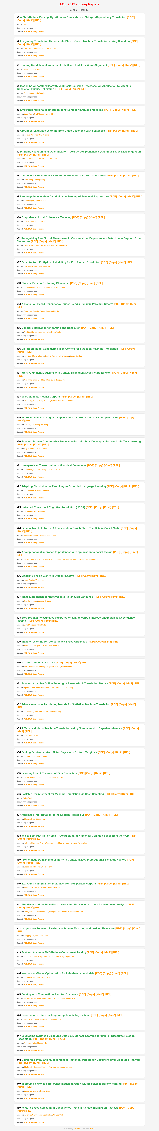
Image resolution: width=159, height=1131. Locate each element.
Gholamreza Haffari (75, 912)
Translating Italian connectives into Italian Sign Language (57, 596)
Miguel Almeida (30, 449)
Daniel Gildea (43, 159)
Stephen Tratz (29, 819)
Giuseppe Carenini (40, 1067)
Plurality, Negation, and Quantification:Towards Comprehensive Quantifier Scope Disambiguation (80, 151)
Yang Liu (26, 24)
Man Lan (27, 1043)
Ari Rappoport (39, 511)
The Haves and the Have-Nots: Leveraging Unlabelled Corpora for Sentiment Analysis (74, 904)
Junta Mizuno (59, 843)
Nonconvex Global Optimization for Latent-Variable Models (58, 973)
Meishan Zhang (30, 287)
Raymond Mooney (42, 490)
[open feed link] (77, 10)
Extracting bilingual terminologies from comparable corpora (59, 883)
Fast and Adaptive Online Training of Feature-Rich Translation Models (65, 683)
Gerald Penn (47, 867)
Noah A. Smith (57, 777)
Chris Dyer (48, 401)
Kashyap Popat (30, 912)
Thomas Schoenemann (32, 69)
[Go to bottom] (153, 1128)
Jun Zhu (27, 425)
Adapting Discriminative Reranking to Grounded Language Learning (63, 486)
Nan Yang (28, 380)
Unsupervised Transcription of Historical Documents (54, 465)
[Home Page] (54, 1126)
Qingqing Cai (29, 936)
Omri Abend (28, 511)
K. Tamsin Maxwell (31, 1115)
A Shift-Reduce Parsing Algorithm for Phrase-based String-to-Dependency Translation (73, 17)
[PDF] (131, 17)
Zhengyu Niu (42, 1043)
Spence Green (29, 688)
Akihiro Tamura (63, 356)
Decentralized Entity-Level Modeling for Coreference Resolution (61, 262)
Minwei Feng (29, 711)
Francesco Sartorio (31, 311)
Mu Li (43, 380)
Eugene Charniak (53, 667)
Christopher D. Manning (64, 688)
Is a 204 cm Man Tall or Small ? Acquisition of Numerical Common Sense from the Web (75, 835)
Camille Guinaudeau (32, 221)
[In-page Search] (66, 1126)
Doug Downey (41, 756)
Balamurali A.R (42, 912)
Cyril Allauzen (39, 114)
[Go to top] (153, 1124)
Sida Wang (40, 688)
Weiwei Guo (29, 535)
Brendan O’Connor (44, 777)
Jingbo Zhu (69, 956)
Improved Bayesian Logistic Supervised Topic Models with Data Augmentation (70, 417)
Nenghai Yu (60, 380)
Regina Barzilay (40, 646)
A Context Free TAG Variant (38, 662)
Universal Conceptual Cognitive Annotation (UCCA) (53, 507)
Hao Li (36, 535)
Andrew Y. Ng (71, 998)
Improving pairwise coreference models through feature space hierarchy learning (72, 1083)
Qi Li (26, 180)
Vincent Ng (39, 580)
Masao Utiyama (38, 356)
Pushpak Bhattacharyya (58, 912)
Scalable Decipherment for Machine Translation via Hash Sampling (63, 794)
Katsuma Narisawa (31, 843)
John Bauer (41, 998)
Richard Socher (30, 998)
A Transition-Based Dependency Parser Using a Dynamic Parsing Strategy (67, 304)
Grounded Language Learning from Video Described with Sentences (62, 130)
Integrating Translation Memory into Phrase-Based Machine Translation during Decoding (75, 41)
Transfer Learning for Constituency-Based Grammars (54, 641)
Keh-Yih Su (51, 48)
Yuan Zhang (29, 646)
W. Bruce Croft (57, 1115)
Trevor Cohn (29, 93)
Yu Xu (34, 1043)
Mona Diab (51, 535)
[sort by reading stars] (71, 10)
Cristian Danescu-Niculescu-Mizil (37, 559)
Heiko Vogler (56, 332)
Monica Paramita (40, 888)
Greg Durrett (29, 266)
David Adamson (42, 245)
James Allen (54, 159)
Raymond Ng (54, 1067)
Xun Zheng (35, 425)
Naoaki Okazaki (71, 843)
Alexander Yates (41, 936)
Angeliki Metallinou (31, 1019)
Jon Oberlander (45, 1115)
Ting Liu (62, 287)
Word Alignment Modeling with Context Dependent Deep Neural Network (66, 372)
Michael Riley (51, 114)
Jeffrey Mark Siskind (41, 135)
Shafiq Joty (28, 1067)
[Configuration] (92, 1126)
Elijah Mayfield (29, 245)
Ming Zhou (50, 380)
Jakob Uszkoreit (41, 201)
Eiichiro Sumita (51, 356)
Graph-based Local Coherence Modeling (46, 217)
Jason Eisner (45, 977)
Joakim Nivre (56, 311)
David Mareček (30, 625)
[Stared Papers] (79, 1126)
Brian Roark (28, 114)
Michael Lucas (29, 756)
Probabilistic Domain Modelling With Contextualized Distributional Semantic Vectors (74, 859)
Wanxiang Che (52, 287)
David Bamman (30, 777)
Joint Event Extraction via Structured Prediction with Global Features (63, 175)
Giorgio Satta (45, 311)
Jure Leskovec (78, 559)
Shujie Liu (36, 380)
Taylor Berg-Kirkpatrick (33, 470)
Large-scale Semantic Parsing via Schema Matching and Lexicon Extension (68, 928)
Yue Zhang (41, 287)
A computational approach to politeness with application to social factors (66, 552)
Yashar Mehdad (66, 1067)
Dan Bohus (44, 1019)
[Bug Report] (105, 1126)
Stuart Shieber (66, 667)
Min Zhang (60, 956)
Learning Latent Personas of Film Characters (49, 773)
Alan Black (57, 401)
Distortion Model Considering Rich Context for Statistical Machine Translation (70, 348)
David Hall (38, 266)
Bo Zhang (44, 425)
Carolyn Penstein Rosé (58, 245)
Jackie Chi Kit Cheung (32, 867)
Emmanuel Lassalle (31, 1091)
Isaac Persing (29, 580)
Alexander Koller (44, 332)
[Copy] (21, 20)
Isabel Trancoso (68, 401)
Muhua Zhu (28, 956)
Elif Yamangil (41, 667)
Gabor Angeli (29, 201)
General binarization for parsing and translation (51, 327)
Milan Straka (41, 625)
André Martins (42, 449)
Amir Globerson (53, 646)
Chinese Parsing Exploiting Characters (45, 283)
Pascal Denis (45, 1091)
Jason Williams (55, 1019)
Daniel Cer (49, 688)
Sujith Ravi (27, 798)
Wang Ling (28, 401)
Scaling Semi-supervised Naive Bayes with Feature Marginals (59, 752)
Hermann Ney (55, 711)
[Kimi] (30, 20)
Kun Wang (28, 48)
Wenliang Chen (49, 956)
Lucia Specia (40, 93)
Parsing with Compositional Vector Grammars (50, 994)
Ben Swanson (29, 667)
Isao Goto (27, 356)
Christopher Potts (91, 559)
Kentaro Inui (82, 843)
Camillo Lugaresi (30, 601)
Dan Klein (47, 266)
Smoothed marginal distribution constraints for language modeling (61, 109)
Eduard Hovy (41, 819)
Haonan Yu (28, 135)
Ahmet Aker (28, 888)
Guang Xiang (38, 401)
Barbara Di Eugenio (45, 601)
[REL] (37, 20)
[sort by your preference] (74, 10)
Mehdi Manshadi (30, 159)
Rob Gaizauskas (53, 888)
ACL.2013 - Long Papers (34, 32)
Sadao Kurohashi (77, 356)
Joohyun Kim (29, 490)
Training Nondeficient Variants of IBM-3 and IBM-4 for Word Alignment (63, 65)
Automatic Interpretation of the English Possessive (52, 814)
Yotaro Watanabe (46, 843)
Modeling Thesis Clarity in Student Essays (48, 575)
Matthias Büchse (30, 332)
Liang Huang (40, 180)
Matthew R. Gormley (32, 977)
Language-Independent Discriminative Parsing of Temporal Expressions (64, 196)
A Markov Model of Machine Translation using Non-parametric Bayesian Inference (71, 728)
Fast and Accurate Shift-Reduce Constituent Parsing (54, 952)
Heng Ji (32, 180)
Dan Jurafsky (67, 559)
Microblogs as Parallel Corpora (41, 396)
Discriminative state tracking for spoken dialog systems (56, 1015)
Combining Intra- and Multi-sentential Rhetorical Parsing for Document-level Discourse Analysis (81, 1059)
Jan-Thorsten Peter (42, 711)
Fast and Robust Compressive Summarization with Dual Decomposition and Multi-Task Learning (81, 441)
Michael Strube (46, 221)
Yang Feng (28, 735)
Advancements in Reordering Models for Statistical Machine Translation (65, 704)
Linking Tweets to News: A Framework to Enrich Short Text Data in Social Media (71, 528)
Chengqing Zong (39, 48)
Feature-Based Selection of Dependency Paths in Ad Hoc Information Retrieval (70, 1107)
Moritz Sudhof (56, 559)
